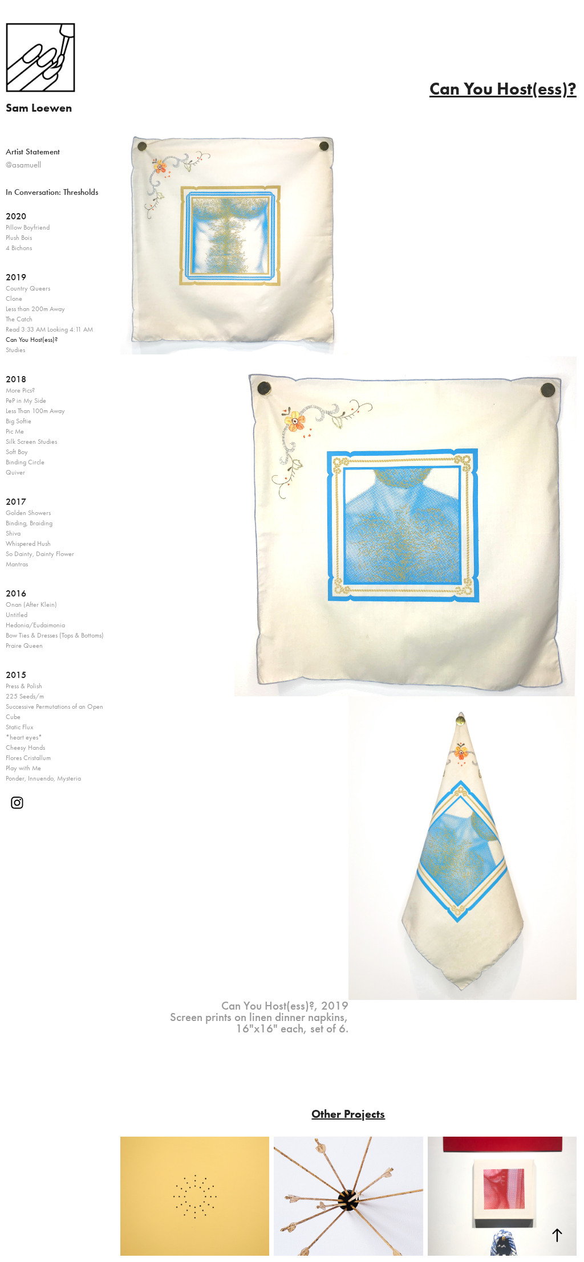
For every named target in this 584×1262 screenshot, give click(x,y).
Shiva (13, 533)
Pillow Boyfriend (28, 227)
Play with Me (23, 768)
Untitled (16, 615)
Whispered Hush (28, 544)
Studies (15, 350)
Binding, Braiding (29, 523)
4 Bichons (19, 248)
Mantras (17, 564)
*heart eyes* (24, 737)
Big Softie (18, 421)
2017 (16, 501)
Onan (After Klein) (31, 604)
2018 (16, 379)
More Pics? (20, 390)
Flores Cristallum (28, 758)
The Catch (19, 319)
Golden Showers (28, 513)
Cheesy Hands (25, 748)
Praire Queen (24, 646)
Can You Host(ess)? (32, 340)
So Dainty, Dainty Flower (40, 554)
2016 (16, 593)
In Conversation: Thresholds (52, 192)
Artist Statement (33, 151)
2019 (16, 277)
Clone (14, 299)
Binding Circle (25, 462)
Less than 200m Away (35, 309)
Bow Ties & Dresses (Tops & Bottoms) (55, 635)
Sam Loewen (39, 108)
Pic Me (15, 431)
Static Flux (19, 727)
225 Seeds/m (25, 696)
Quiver (15, 472)
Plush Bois (19, 238)
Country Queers (28, 288)
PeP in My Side (26, 401)
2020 (16, 216)
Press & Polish (24, 686)
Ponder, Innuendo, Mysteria (43, 778)
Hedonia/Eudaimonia (35, 625)
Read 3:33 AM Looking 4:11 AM (49, 329)
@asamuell (23, 165)
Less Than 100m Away (35, 411)
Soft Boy (17, 452)
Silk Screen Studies (31, 442)
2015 (16, 674)
